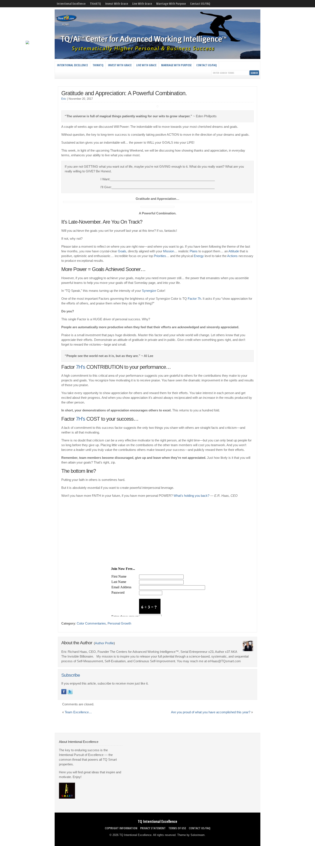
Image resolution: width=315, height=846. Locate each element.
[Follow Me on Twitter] (70, 691)
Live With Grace (142, 4)
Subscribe (70, 675)
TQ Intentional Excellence (157, 821)
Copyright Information (121, 828)
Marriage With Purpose (171, 4)
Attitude (233, 251)
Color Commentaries (91, 623)
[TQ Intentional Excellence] (157, 58)
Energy (199, 256)
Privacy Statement (153, 828)
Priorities (160, 256)
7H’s (80, 367)
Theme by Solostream (191, 835)
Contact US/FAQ (200, 4)
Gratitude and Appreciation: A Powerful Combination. (124, 93)
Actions (232, 256)
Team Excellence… (78, 712)
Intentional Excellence (71, 4)
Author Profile (104, 643)
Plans (194, 251)
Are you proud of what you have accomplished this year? (210, 712)
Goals (122, 251)
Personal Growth (119, 623)
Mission (168, 251)
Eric (63, 98)
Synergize (149, 290)
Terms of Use (177, 828)
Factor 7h (194, 298)
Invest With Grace (116, 4)
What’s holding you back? (191, 495)
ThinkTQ (95, 4)
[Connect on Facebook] (63, 691)
